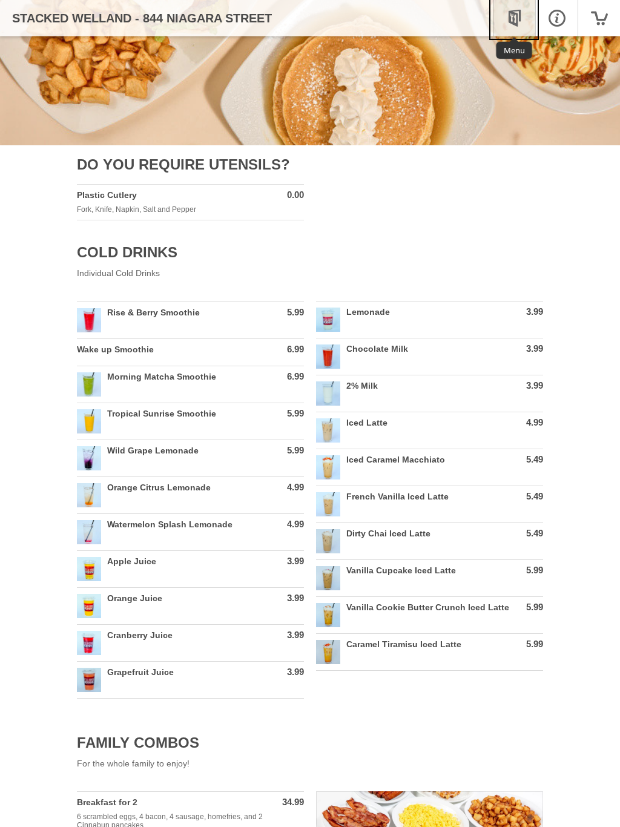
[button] (190, 202)
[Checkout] (599, 18)
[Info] (556, 18)
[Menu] (514, 18)
